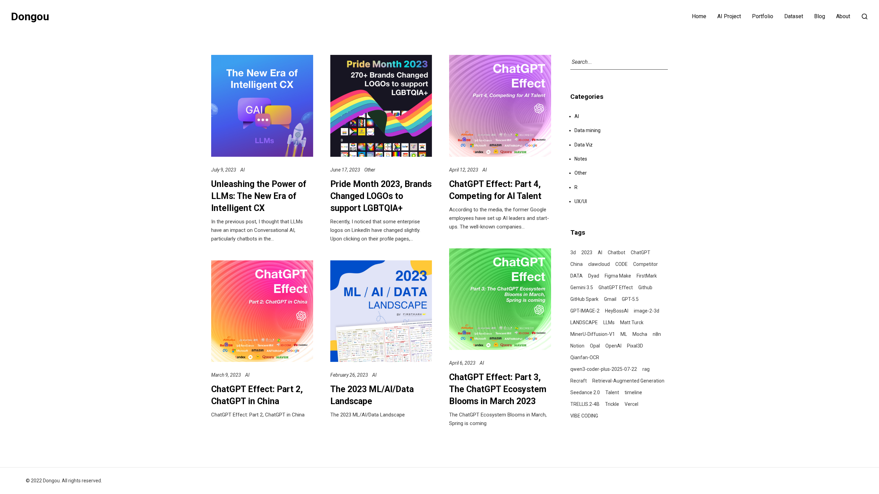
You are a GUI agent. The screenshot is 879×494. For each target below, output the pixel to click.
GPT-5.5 (630, 299)
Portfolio (762, 16)
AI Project (729, 16)
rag (646, 369)
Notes (580, 159)
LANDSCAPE (584, 322)
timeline (633, 392)
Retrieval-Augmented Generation (628, 381)
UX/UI (580, 201)
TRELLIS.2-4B (585, 404)
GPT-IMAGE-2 (585, 311)
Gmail (610, 299)
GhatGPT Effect (615, 287)
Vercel (631, 404)
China (576, 264)
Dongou (30, 16)
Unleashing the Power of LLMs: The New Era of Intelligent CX (258, 196)
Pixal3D (635, 346)
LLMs (609, 322)
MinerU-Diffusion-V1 (592, 334)
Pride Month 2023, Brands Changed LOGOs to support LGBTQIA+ (381, 196)
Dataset (793, 16)
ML (623, 334)
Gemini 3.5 (581, 287)
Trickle (612, 404)
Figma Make (618, 276)
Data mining (587, 130)
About (843, 16)
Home (699, 16)
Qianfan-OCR (584, 357)
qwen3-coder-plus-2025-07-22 (603, 369)
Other (369, 170)
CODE (621, 264)
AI (242, 170)
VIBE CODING (584, 416)
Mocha (639, 334)
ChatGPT (640, 252)
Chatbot (616, 252)
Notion (577, 346)
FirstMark (647, 276)
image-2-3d (646, 311)
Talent (612, 392)
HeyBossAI (616, 311)
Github (645, 287)
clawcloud (599, 264)
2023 (586, 252)
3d (573, 252)
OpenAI (613, 346)
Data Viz (583, 145)
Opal (595, 346)
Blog (819, 16)
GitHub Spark (584, 299)
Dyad (593, 276)
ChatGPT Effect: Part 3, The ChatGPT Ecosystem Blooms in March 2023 (497, 389)
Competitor (645, 264)
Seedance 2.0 (585, 392)
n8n (657, 334)
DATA (576, 276)
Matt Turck (631, 322)
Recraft (578, 381)
